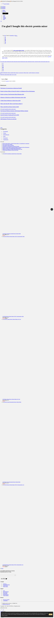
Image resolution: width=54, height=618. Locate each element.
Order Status (5, 593)
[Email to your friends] (5, 43)
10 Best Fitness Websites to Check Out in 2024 (10, 100)
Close (1, 127)
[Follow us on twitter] (6, 579)
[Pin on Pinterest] (5, 38)
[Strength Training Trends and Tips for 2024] (27, 113)
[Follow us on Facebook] (3, 579)
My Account (5, 592)
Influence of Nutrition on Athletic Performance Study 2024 (13, 97)
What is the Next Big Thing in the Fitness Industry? (11, 103)
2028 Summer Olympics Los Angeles (8, 118)
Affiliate (4, 18)
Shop (4, 16)
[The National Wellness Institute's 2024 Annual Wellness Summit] (27, 109)
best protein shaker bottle (4, 61)
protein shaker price (46, 61)
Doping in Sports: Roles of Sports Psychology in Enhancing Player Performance (17, 91)
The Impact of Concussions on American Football (11, 88)
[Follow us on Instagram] (5, 579)
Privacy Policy (5, 586)
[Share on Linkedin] (5, 39)
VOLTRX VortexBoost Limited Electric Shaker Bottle (12, 233)
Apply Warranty (6, 595)
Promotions (5, 137)
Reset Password (5, 594)
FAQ (4, 590)
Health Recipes (6, 134)
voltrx (5, 35)
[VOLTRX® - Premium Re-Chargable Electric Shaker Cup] (2, 7)
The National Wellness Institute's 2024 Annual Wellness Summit (14, 110)
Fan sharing (5, 131)
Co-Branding (5, 600)
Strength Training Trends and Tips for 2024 (9, 114)
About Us (4, 583)
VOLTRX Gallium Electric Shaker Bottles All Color (11, 399)
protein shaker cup (33, 61)
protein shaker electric (39, 61)
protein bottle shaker (12, 61)
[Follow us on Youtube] (2, 579)
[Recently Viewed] (3, 610)
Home (4, 15)
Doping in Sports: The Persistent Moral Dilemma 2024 (12, 94)
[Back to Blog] (0, 73)
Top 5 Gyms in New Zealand (7, 144)
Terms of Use (5, 585)
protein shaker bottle (26, 61)
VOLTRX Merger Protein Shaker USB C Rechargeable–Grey (13, 564)
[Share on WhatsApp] (5, 41)
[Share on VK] (5, 42)
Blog (4, 19)
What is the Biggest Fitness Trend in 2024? (9, 106)
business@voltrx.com (6, 604)
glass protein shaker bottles (19, 50)
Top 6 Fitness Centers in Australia (8, 145)
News (4, 136)
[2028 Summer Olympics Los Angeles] (27, 117)
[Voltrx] (1, 568)
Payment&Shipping (6, 584)
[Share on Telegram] (5, 40)
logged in (7, 81)
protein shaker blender (19, 61)
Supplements (5, 139)
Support (4, 17)
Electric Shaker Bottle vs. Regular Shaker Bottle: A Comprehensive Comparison (16, 143)
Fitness (4, 133)
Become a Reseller (6, 599)
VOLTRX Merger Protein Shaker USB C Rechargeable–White (13, 316)
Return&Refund (6, 591)
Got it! (50, 614)
